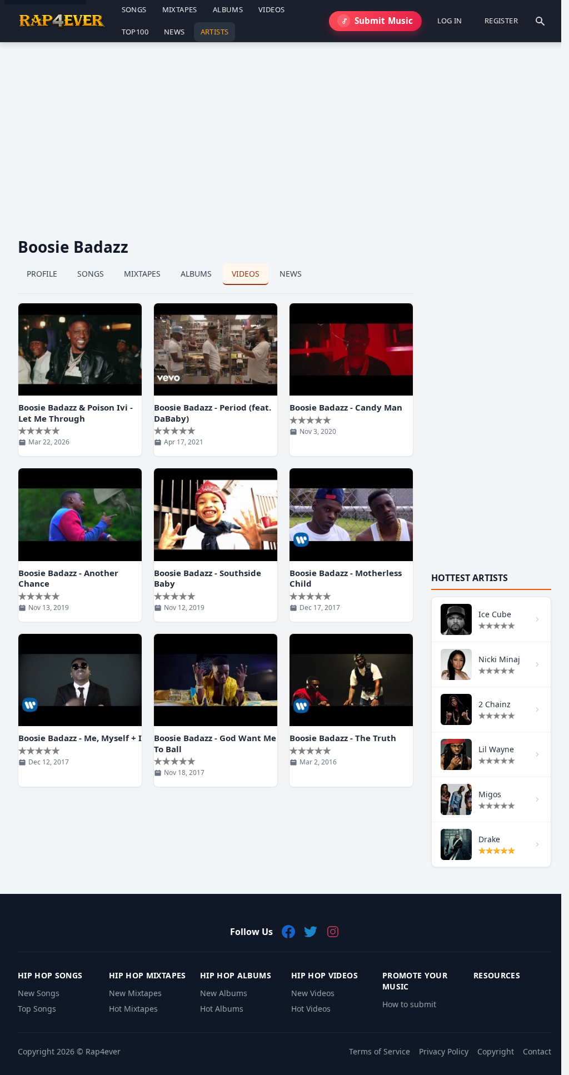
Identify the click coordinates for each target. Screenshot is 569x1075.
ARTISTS (215, 32)
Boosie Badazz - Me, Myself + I (80, 737)
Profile (42, 273)
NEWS (174, 32)
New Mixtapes (135, 993)
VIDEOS (271, 9)
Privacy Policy (443, 1051)
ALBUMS (228, 9)
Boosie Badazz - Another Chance (68, 578)
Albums (196, 273)
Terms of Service (379, 1051)
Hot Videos (311, 1008)
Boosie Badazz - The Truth (343, 737)
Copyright (495, 1051)
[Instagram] (333, 931)
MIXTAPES (179, 9)
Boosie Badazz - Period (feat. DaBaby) (212, 413)
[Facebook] (288, 931)
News (290, 273)
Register (501, 21)
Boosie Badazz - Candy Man (346, 407)
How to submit (409, 1004)
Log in (449, 21)
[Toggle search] (540, 21)
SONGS (134, 9)
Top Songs (37, 1008)
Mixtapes (142, 273)
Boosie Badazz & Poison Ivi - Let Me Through (75, 413)
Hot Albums (221, 1008)
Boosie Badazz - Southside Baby (207, 578)
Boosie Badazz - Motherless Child (346, 578)
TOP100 (135, 32)
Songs (90, 273)
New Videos (313, 993)
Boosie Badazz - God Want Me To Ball (215, 743)
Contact (537, 1051)
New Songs (38, 993)
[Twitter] (310, 931)
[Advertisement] (284, 131)
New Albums (223, 993)
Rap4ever (103, 1051)
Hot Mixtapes (133, 1008)
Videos (245, 273)
